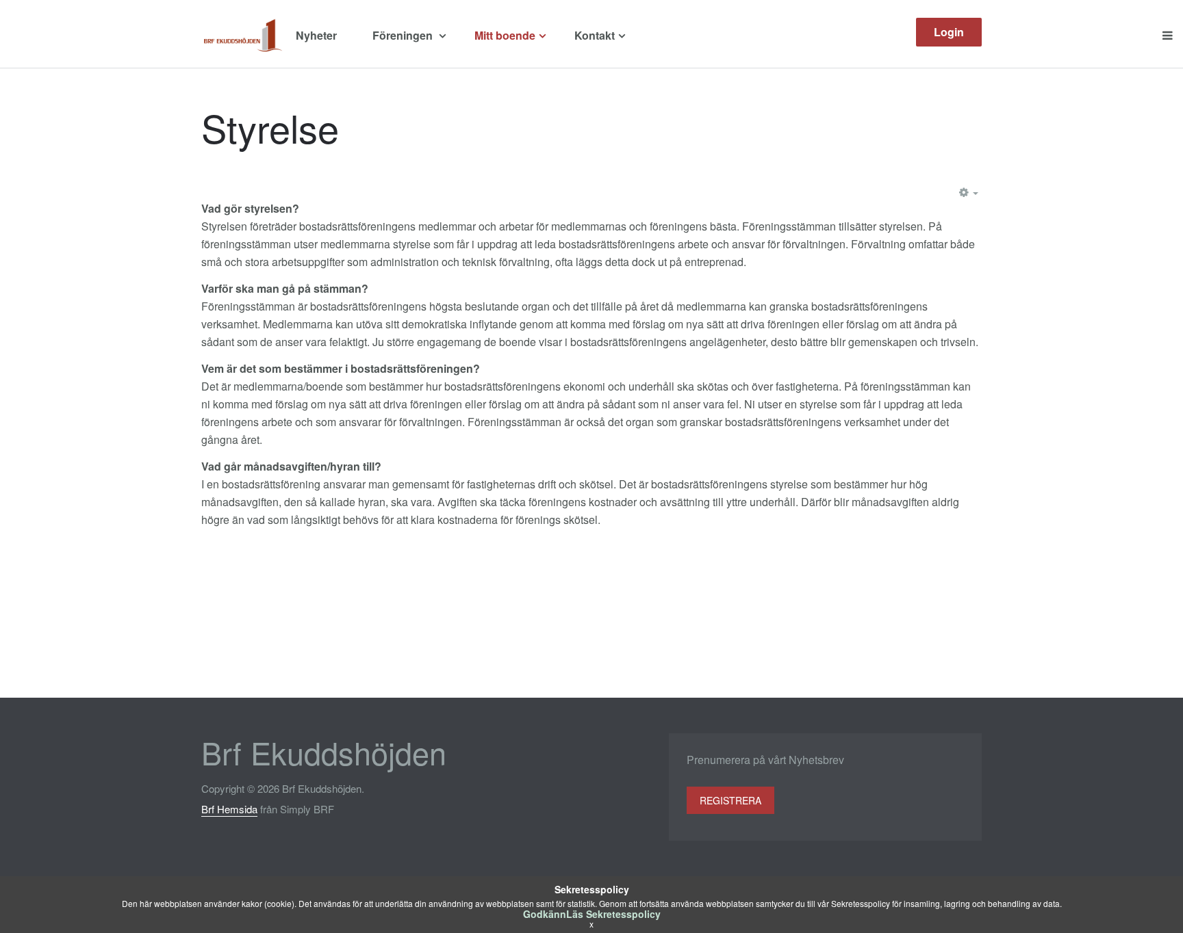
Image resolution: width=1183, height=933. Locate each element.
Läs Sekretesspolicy (613, 914)
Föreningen (403, 35)
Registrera (730, 800)
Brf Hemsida (229, 809)
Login (949, 32)
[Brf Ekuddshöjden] (243, 35)
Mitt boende (504, 35)
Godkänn (544, 914)
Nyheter (316, 35)
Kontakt (594, 35)
